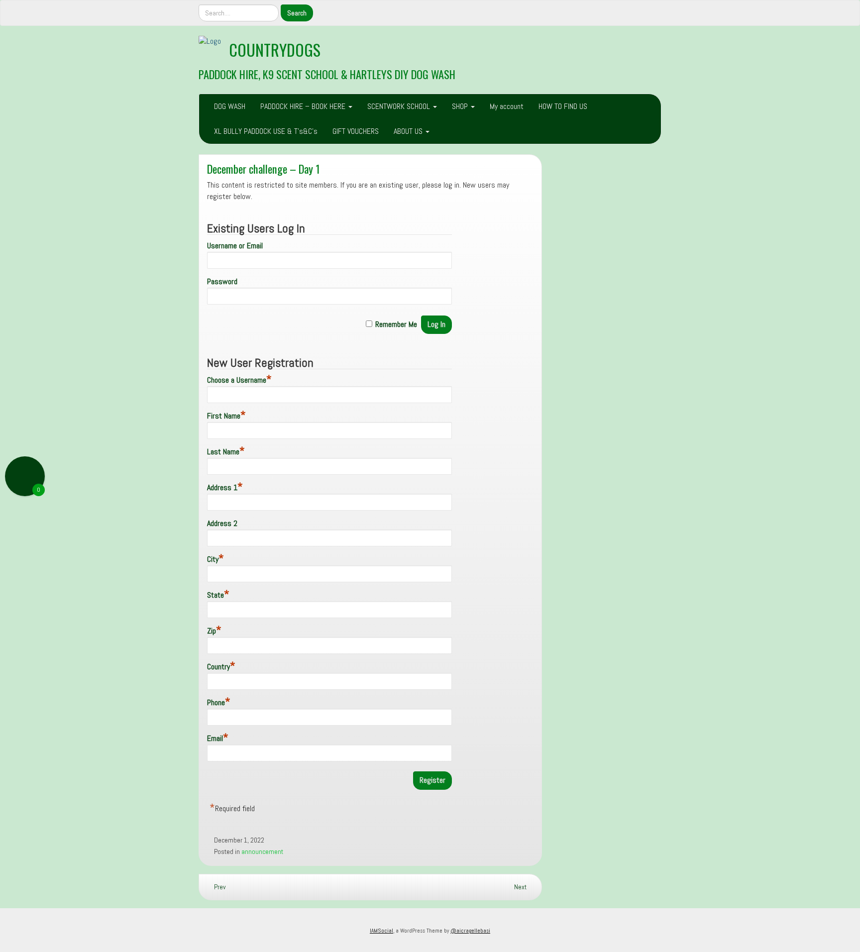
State (218, 595)
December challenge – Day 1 (263, 168)
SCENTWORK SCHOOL (399, 106)
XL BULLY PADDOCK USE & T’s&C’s (266, 131)
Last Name (226, 451)
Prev (219, 887)
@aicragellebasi (470, 930)
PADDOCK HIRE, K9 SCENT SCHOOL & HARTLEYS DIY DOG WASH (327, 74)
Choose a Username (239, 380)
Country (221, 666)
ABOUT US (409, 131)
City (215, 559)
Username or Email (235, 245)
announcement (262, 851)
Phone (218, 702)
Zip (214, 631)
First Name (226, 416)
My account (507, 106)
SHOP (461, 106)
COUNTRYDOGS (275, 49)
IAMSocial (381, 930)
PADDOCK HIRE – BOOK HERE (303, 106)
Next (521, 887)
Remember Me (396, 324)
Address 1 (225, 487)
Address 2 (222, 523)
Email (217, 738)
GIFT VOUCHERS (355, 131)
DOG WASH (229, 106)
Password (222, 281)
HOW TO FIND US (562, 106)
